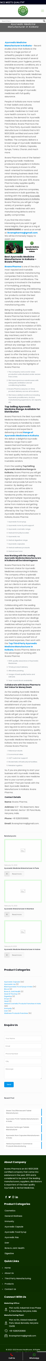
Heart (6, 1001)
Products (9, 1283)
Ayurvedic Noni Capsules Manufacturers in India (22, 1136)
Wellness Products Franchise (16, 1013)
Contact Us (10, 1289)
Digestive (8, 996)
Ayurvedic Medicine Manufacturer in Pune (21, 868)
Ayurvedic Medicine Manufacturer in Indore (22, 949)
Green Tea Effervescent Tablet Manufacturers (18, 1111)
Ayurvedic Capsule (12, 982)
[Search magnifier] (44, 21)
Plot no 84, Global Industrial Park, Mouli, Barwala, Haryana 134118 (23, 1323)
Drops (6, 999)
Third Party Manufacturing (18, 1278)
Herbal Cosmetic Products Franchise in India (22, 1003)
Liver (6, 1011)
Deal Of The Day (10, 994)
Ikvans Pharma (13, 266)
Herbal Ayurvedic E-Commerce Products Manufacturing (19, 1144)
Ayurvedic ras (10, 984)
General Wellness (13, 1216)
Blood (6, 989)
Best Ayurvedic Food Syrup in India (18, 986)
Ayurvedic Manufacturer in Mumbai (19, 909)
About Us (9, 1273)
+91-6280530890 (17, 1330)
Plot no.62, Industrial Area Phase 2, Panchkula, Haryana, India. (25, 1309)
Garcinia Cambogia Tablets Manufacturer (17, 1128)
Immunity (8, 1008)
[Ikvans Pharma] (23, 11)
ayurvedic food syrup (15, 1232)
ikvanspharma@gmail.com (22, 1335)
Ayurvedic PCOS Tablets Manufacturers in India (22, 1120)
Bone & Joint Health (12, 991)
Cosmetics (10, 1210)
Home (8, 1267)
